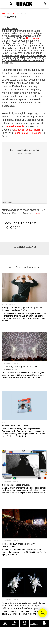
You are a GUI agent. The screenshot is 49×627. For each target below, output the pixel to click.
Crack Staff (13, 14)
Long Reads (6, 363)
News (4, 14)
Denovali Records (14, 126)
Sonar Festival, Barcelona (27, 133)
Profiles (5, 304)
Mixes (4, 422)
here (37, 213)
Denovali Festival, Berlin (27, 129)
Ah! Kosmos (32, 38)
